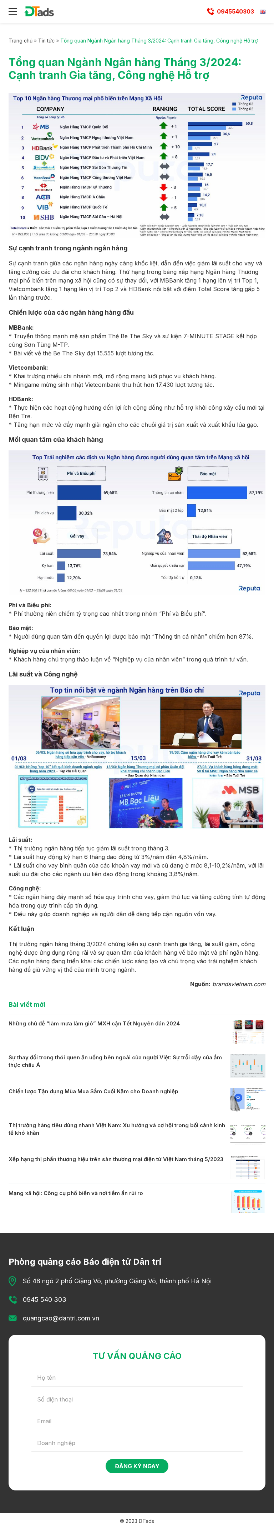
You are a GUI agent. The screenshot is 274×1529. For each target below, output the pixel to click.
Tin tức (46, 41)
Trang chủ (20, 41)
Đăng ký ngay (137, 1466)
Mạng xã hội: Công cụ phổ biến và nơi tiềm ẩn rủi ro (76, 1193)
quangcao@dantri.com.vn (61, 1318)
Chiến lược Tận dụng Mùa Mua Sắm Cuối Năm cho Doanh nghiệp (93, 1091)
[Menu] (13, 11)
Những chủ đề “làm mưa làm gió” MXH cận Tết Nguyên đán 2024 (94, 1023)
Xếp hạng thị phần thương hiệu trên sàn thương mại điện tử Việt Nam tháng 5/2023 (116, 1159)
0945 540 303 (44, 1299)
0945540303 (235, 11)
